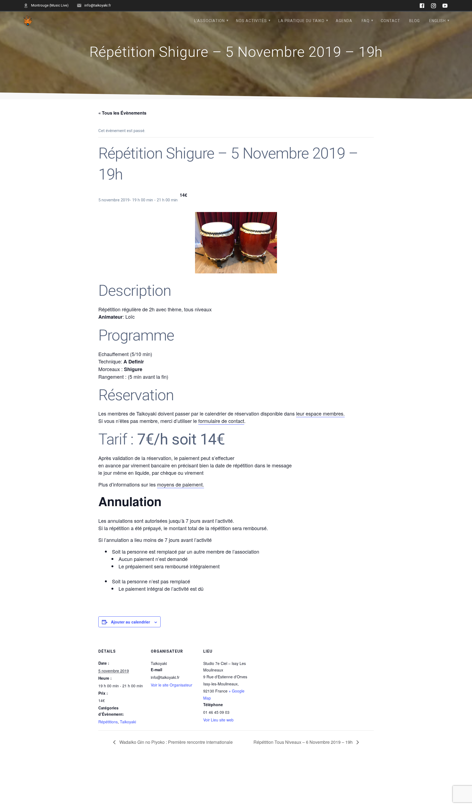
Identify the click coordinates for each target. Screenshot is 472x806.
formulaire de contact (221, 420)
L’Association (209, 21)
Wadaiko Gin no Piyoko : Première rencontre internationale (175, 742)
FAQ (366, 21)
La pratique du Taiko (301, 21)
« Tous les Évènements (122, 113)
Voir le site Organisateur (171, 685)
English (437, 21)
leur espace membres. (320, 413)
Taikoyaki (128, 721)
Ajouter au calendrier (130, 622)
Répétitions (108, 721)
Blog (414, 21)
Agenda (344, 21)
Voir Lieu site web (218, 720)
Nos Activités (251, 21)
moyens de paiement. (180, 484)
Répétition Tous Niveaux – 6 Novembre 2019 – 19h (303, 742)
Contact (390, 21)
